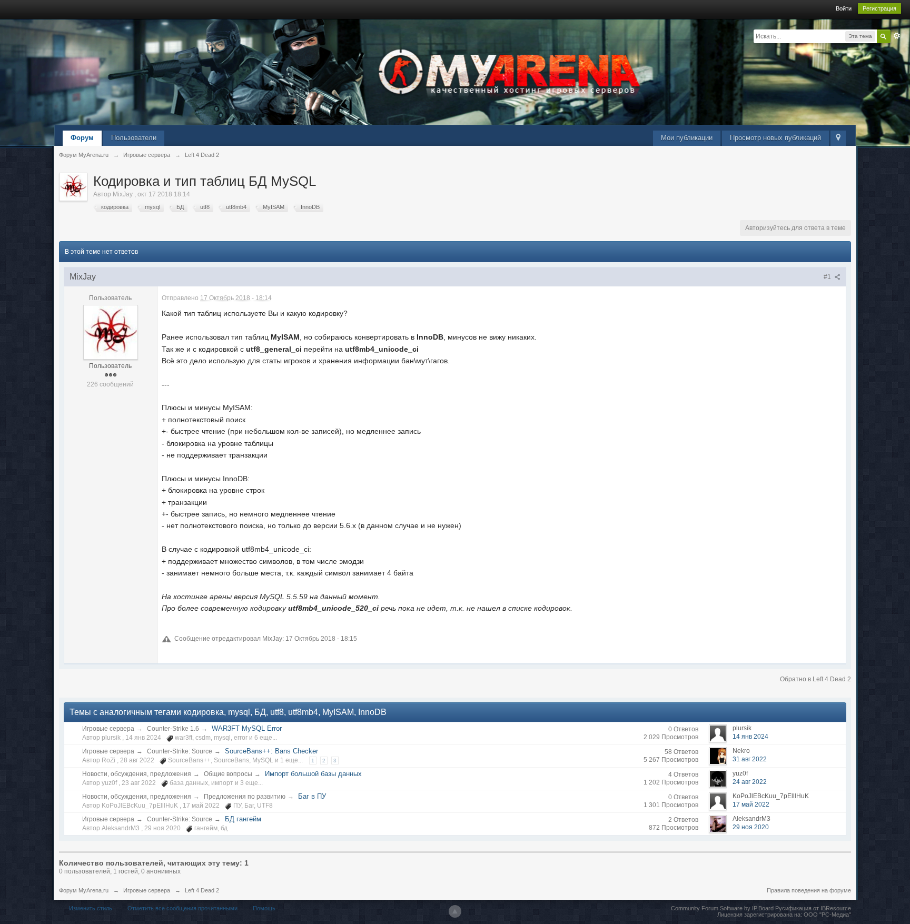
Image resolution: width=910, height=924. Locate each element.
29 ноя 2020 (751, 827)
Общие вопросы (228, 774)
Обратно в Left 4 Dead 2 (815, 679)
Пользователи (133, 138)
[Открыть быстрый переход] (838, 138)
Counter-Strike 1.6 (173, 728)
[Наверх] (455, 911)
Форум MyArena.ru (83, 890)
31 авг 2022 (750, 759)
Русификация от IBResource (812, 908)
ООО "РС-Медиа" (827, 914)
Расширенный (897, 36)
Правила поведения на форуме (809, 890)
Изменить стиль (90, 908)
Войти (844, 8)
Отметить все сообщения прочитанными (182, 908)
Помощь (264, 908)
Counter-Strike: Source (179, 751)
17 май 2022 (751, 804)
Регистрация (879, 8)
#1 (828, 277)
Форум (82, 138)
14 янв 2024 (750, 736)
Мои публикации (687, 138)
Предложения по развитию (244, 796)
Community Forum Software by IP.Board (722, 908)
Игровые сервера (108, 728)
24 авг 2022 (750, 782)
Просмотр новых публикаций (775, 138)
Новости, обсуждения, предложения (136, 774)
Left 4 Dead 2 (202, 890)
